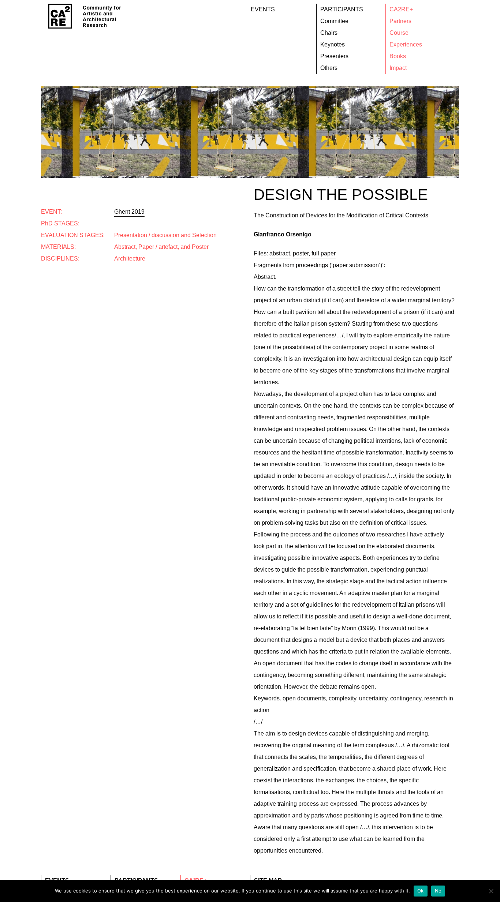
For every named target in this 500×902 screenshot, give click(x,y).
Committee (334, 21)
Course (398, 33)
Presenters (334, 56)
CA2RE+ (401, 9)
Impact (398, 68)
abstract (279, 253)
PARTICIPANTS (341, 9)
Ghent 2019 (129, 212)
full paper (323, 253)
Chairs (328, 33)
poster (301, 253)
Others (328, 68)
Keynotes (332, 44)
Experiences (405, 44)
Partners (400, 21)
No (438, 891)
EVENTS (263, 9)
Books (397, 56)
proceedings (312, 265)
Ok (420, 891)
